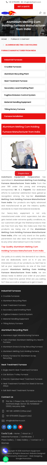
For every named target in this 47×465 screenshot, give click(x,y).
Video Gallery (22, 440)
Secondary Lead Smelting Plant (19, 88)
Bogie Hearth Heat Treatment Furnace (20, 370)
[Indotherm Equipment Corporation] (9, 13)
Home (4, 39)
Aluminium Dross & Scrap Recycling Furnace (23, 346)
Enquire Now (23, 173)
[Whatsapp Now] (6, 459)
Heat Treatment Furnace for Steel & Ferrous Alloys (23, 384)
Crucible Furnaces (12, 67)
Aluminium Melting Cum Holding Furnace (21, 351)
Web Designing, (35, 456)
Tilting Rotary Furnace (14, 109)
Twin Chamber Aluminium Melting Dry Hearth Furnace (23, 341)
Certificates (26, 436)
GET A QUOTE (23, 6)
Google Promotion (23, 458)
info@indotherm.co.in (32, 2)
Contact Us (36, 440)
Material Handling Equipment (17, 102)
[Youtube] (20, 427)
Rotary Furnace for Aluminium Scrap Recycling (19, 357)
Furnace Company (20, 39)
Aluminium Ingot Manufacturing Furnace (21, 335)
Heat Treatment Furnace (15, 81)
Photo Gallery (7, 440)
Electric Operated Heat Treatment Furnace (22, 379)
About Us (26, 433)
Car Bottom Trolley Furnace (15, 374)
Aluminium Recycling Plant (16, 74)
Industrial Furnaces (13, 59)
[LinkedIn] (15, 427)
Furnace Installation (13, 116)
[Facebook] (4, 427)
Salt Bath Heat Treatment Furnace (18, 390)
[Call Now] (5, 450)
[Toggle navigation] (44, 13)
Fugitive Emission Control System (19, 95)
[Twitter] (9, 427)
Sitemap (5, 443)
